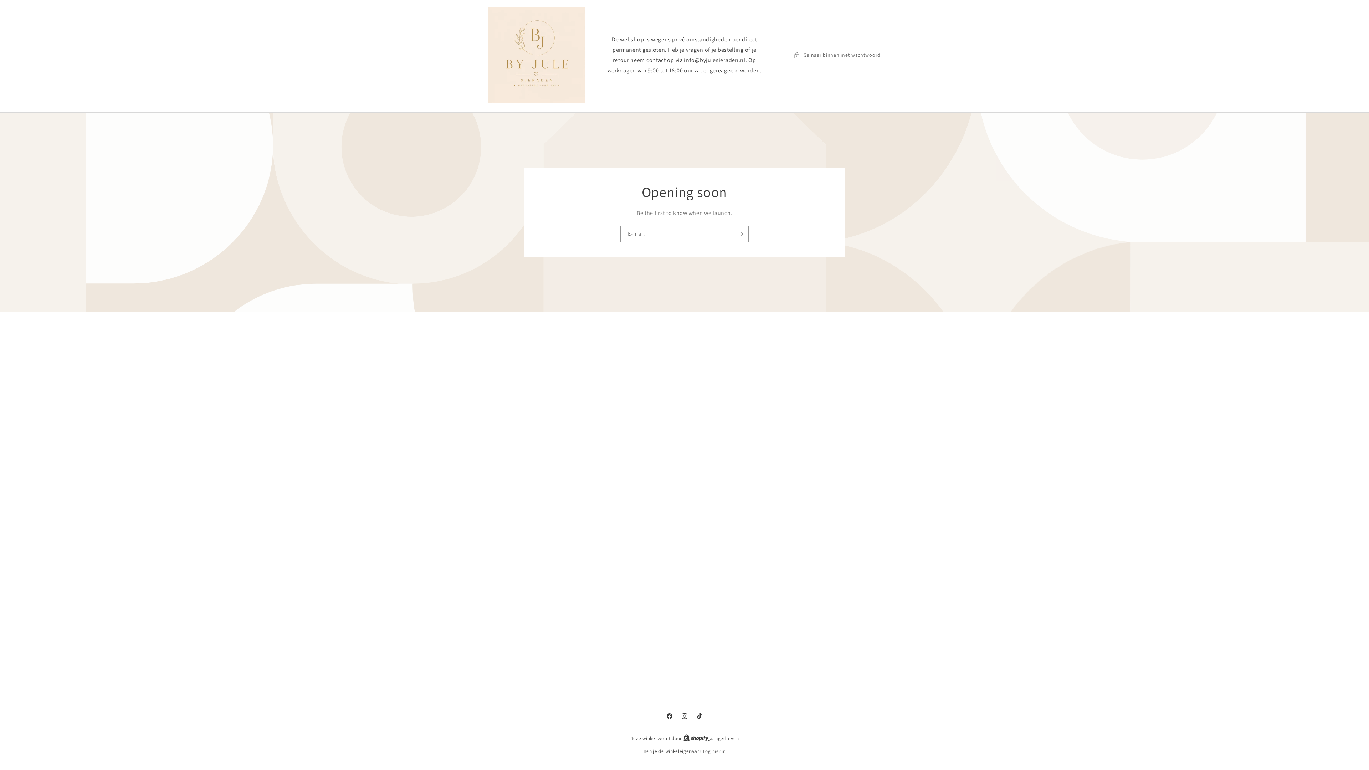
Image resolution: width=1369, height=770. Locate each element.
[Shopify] (696, 738)
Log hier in (714, 751)
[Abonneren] (740, 234)
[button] (837, 55)
